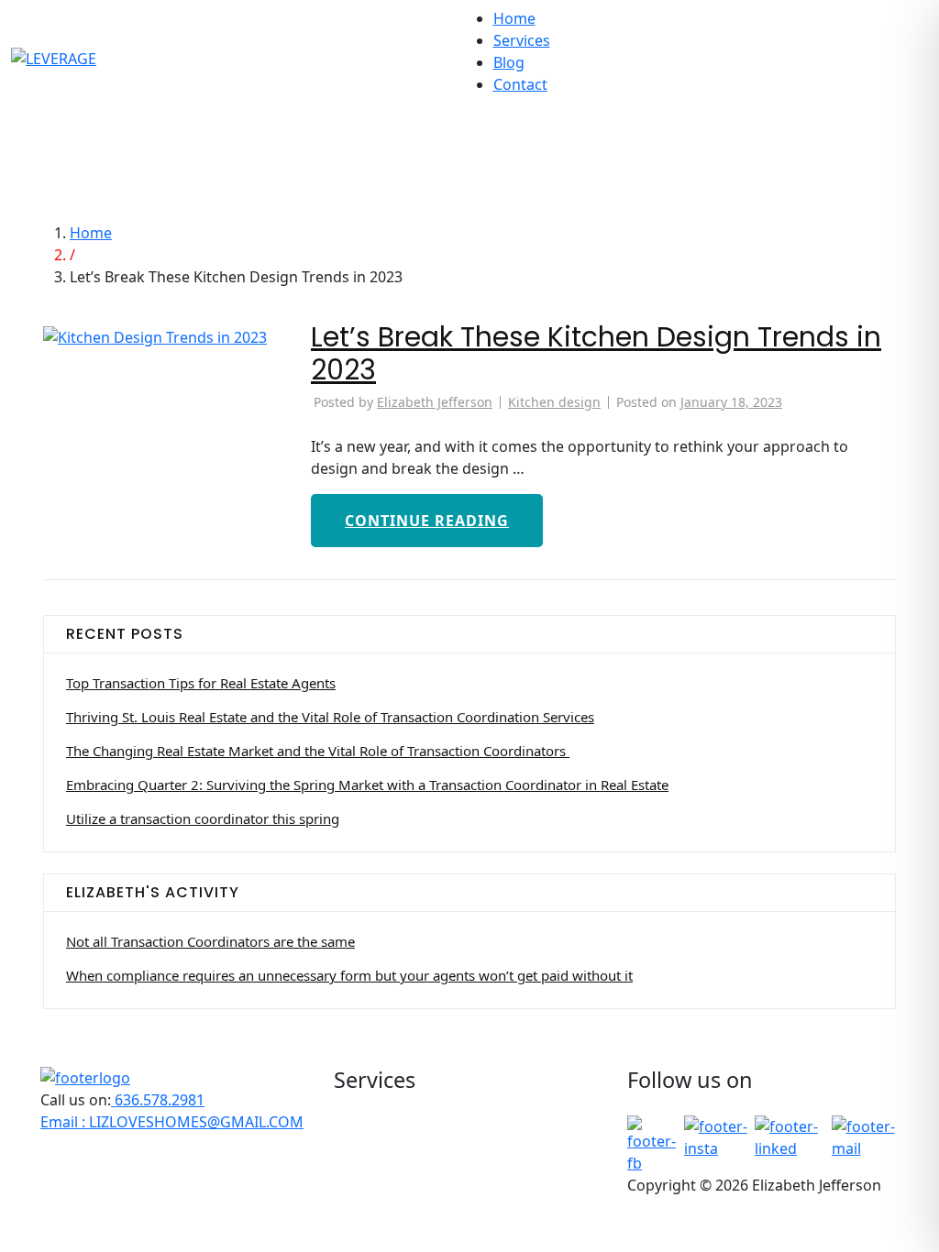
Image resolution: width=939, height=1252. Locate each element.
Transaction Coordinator (448, 1200)
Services (521, 40)
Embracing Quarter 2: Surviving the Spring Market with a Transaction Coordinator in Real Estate (367, 784)
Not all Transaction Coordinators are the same (210, 941)
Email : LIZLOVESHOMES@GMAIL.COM (172, 1122)
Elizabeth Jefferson (434, 402)
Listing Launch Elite (429, 1156)
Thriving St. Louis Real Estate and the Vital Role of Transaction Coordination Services (330, 717)
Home (514, 18)
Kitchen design (554, 402)
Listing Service (412, 1134)
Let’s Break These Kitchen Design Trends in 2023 (596, 353)
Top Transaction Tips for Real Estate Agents (201, 683)
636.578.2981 (157, 1100)
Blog (509, 62)
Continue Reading (427, 521)
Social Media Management (455, 1178)
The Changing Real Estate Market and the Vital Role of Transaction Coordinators (317, 750)
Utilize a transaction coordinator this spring (202, 818)
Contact (520, 84)
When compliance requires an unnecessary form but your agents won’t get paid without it (349, 975)
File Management (423, 1112)
